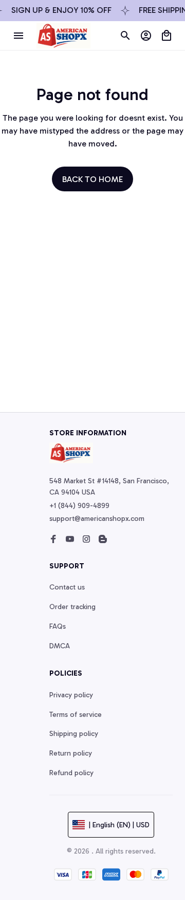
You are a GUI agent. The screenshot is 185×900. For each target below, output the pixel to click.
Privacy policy (71, 695)
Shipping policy (73, 733)
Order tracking (72, 606)
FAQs (57, 626)
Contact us (67, 587)
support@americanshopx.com (96, 518)
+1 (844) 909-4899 (79, 505)
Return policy (70, 753)
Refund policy (71, 772)
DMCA (59, 646)
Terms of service (75, 714)
